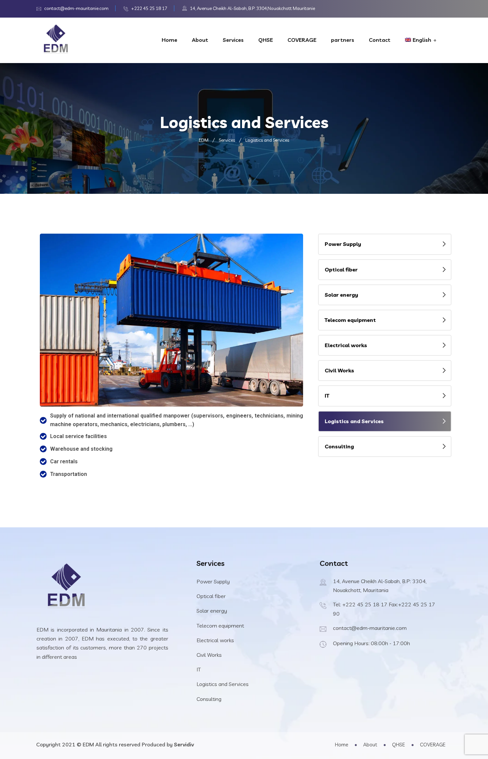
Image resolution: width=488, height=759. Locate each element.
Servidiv (184, 744)
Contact (379, 40)
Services (233, 40)
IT (327, 395)
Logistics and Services (354, 421)
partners (342, 40)
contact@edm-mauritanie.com (76, 8)
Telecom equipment (350, 320)
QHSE (265, 40)
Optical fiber (341, 269)
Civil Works (339, 370)
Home (169, 40)
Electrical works (346, 345)
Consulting (339, 446)
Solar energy (341, 294)
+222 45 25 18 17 (149, 8)
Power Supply (343, 244)
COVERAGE (301, 40)
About (200, 40)
